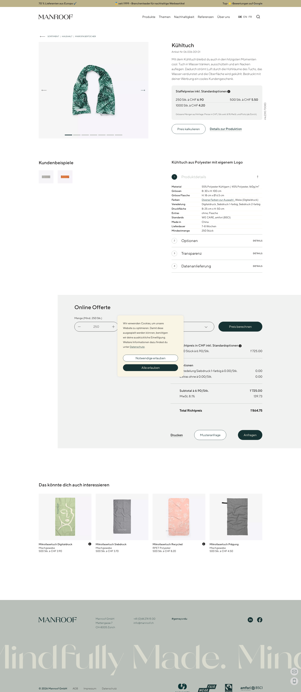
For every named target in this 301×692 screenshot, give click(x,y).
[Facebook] (259, 619)
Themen (165, 17)
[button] (44, 90)
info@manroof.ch (144, 622)
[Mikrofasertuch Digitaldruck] (65, 523)
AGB (75, 688)
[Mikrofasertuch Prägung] (236, 523)
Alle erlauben (150, 367)
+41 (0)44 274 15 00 (144, 618)
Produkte (148, 17)
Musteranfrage (210, 435)
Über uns (223, 17)
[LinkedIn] (250, 619)
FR (250, 16)
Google (257, 3)
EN (245, 16)
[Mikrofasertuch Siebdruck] (122, 523)
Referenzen (206, 17)
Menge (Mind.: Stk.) (88, 318)
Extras (174, 318)
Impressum (90, 688)
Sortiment (53, 36)
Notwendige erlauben (150, 358)
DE (240, 16)
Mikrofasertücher (85, 36)
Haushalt (67, 36)
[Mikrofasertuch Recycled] (179, 523)
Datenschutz (109, 688)
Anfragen (250, 435)
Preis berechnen (240, 326)
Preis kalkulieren (188, 129)
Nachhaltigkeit (184, 17)
